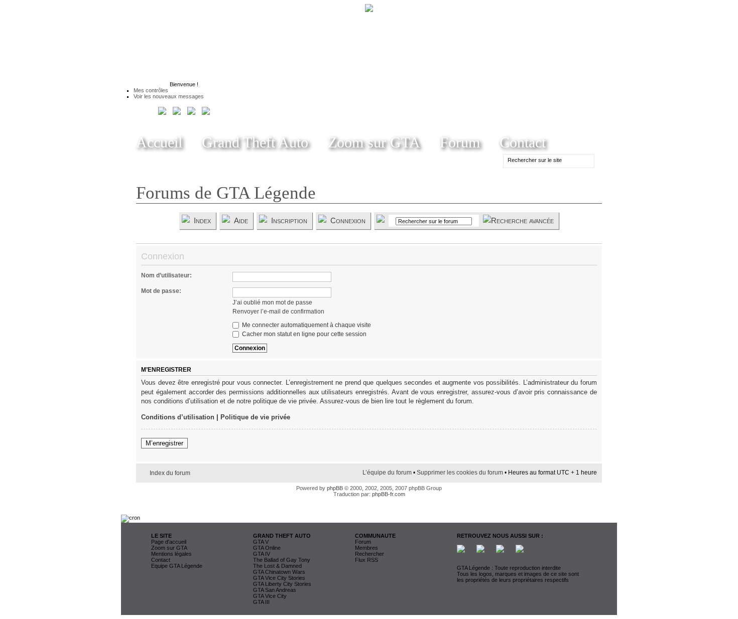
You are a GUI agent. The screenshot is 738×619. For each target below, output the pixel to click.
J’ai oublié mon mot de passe (272, 302)
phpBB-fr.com (388, 494)
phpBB (335, 488)
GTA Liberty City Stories (282, 584)
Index (202, 220)
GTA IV (261, 554)
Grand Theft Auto (255, 142)
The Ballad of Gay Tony (281, 560)
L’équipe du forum (387, 472)
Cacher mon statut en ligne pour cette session (303, 334)
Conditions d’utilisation (177, 417)
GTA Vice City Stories (279, 578)
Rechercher (369, 554)
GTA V (261, 542)
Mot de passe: (161, 290)
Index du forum (170, 473)
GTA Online (267, 548)
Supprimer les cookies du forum (460, 472)
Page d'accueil (168, 542)
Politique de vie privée (255, 417)
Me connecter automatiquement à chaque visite (305, 325)
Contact (523, 142)
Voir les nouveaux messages (169, 96)
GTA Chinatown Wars (279, 572)
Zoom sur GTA (374, 142)
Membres (366, 548)
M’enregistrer (164, 443)
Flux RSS (366, 560)
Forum (460, 142)
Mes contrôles (151, 90)
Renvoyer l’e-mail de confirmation (278, 311)
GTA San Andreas (274, 590)
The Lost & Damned (277, 566)
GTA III (261, 602)
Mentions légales (171, 554)
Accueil (159, 142)
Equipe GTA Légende (176, 566)
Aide (241, 220)
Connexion (347, 220)
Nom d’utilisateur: (166, 275)
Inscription (289, 220)
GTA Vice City (270, 596)
